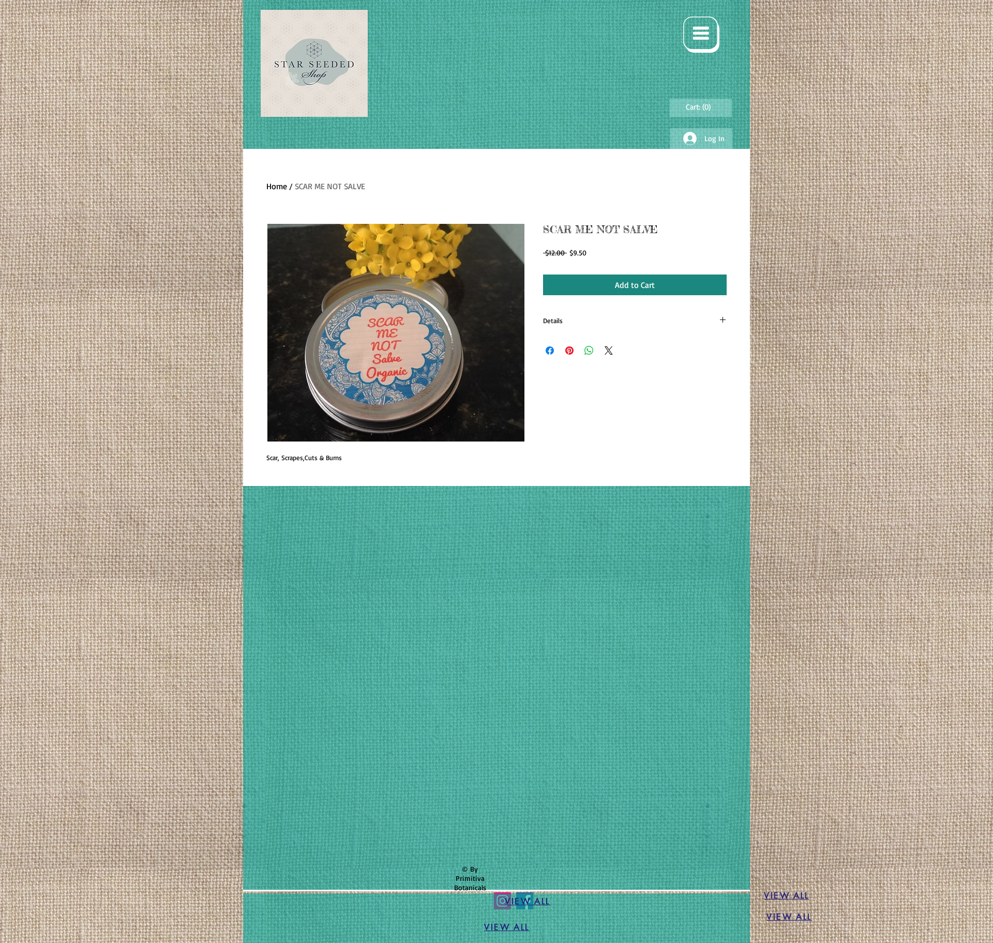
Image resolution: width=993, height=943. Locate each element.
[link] (700, 107)
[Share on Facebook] (550, 350)
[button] (701, 35)
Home (276, 186)
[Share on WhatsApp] (589, 350)
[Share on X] (609, 350)
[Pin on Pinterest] (569, 350)
